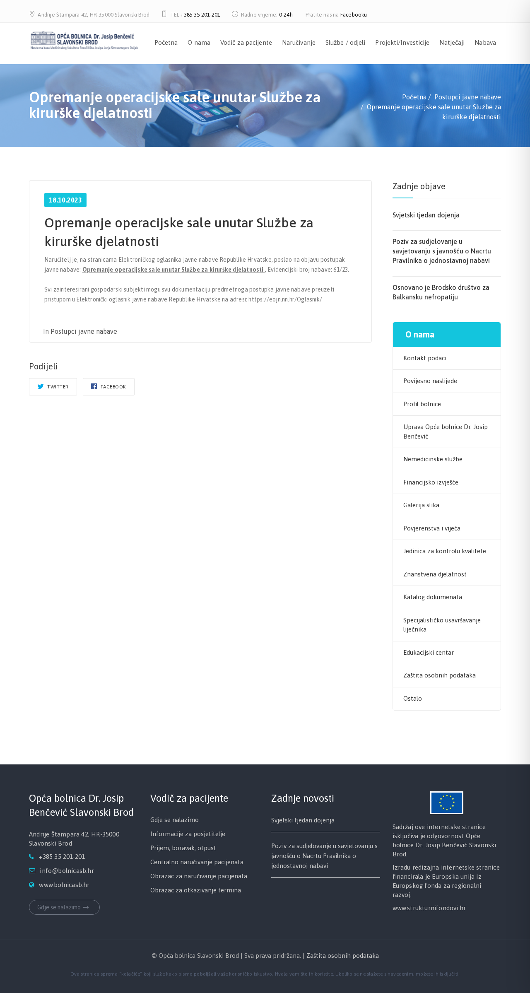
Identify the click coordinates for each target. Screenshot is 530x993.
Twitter (57, 387)
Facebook (112, 387)
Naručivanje (299, 42)
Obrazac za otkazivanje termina (195, 890)
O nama (199, 42)
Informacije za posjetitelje (187, 833)
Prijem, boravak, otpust (183, 847)
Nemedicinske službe (433, 459)
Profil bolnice (422, 403)
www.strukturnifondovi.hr (429, 907)
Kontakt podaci (424, 358)
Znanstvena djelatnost (435, 574)
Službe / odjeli (345, 42)
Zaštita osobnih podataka (439, 675)
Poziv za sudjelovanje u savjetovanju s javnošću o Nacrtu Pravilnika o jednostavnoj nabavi (442, 251)
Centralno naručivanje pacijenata (196, 861)
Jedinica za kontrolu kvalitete (444, 550)
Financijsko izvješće (430, 482)
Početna (166, 42)
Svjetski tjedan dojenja (426, 215)
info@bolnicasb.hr (67, 870)
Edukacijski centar (428, 652)
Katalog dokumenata (432, 596)
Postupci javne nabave (84, 331)
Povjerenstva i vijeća (431, 528)
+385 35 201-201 (200, 15)
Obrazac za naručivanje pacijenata (198, 876)
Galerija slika (421, 505)
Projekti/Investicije (402, 42)
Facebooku (353, 15)
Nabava (485, 42)
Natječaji (452, 42)
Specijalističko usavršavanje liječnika (442, 625)
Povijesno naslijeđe (430, 380)
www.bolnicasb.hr (64, 884)
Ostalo (412, 698)
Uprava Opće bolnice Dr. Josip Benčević (445, 431)
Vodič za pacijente (246, 42)
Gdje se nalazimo (59, 907)
